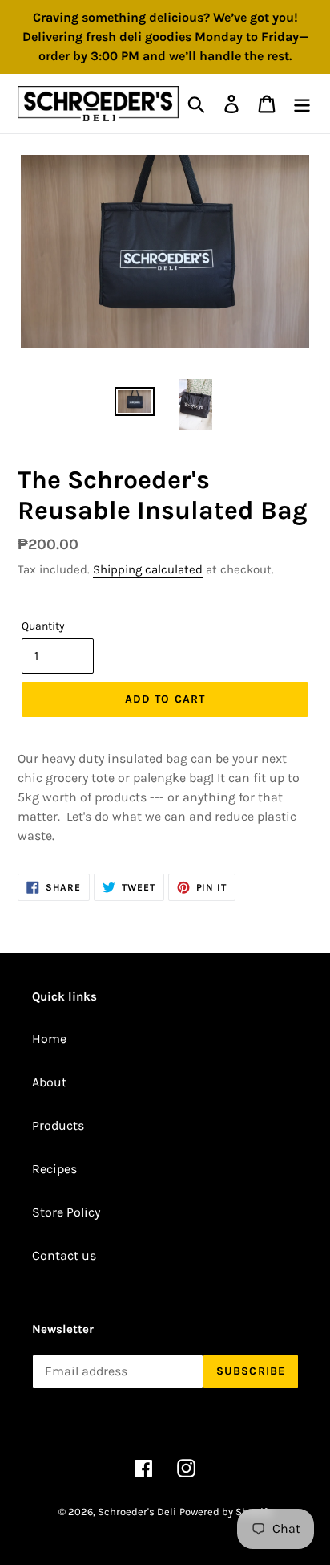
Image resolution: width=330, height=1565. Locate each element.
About (49, 1082)
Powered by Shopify (225, 1512)
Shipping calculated (148, 569)
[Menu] (302, 104)
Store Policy (66, 1212)
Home (49, 1038)
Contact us (64, 1255)
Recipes (54, 1168)
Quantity (43, 626)
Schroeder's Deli (137, 1512)
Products (58, 1125)
